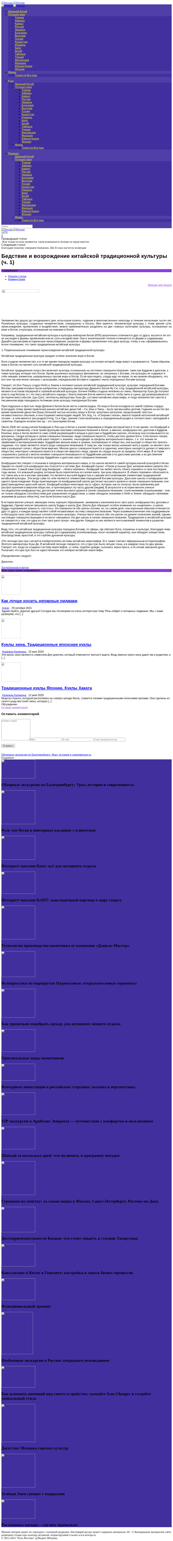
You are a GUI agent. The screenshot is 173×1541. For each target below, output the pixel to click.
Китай (18, 51)
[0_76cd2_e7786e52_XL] (20, 291)
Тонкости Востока (26, 75)
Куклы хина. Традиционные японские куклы (46, 644)
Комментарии (16, 279)
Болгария (21, 32)
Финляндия (22, 60)
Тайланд (20, 54)
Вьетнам (20, 35)
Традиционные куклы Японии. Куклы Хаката (46, 688)
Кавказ (19, 23)
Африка (20, 20)
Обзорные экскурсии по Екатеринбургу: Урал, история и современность (46, 754)
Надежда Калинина (14, 651)
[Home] (13, 5)
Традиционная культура (15, 567)
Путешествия (16, 14)
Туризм (19, 17)
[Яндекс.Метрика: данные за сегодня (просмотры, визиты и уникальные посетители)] (46, 1538)
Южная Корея (23, 66)
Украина (20, 29)
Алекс (5, 608)
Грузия (19, 38)
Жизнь (12, 72)
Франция (20, 63)
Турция (19, 57)
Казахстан (21, 41)
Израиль (20, 45)
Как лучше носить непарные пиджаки (39, 600)
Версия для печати (160, 285)
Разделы (13, 153)
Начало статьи (17, 276)
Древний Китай (17, 11)
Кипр (18, 48)
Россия (19, 26)
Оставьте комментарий (14, 707)
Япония (19, 69)
